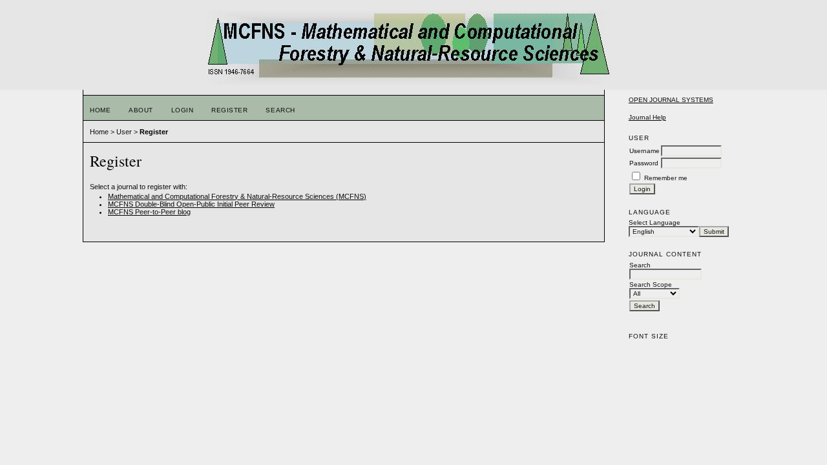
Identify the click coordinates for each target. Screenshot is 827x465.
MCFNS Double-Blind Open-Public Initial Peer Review (191, 204)
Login (182, 110)
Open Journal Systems (671, 99)
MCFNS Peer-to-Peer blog (149, 212)
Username (644, 150)
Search (280, 110)
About (141, 110)
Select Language (654, 222)
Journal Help (647, 117)
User (124, 132)
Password (643, 163)
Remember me (665, 177)
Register (229, 110)
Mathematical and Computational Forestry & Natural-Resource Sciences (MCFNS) (237, 196)
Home (100, 110)
